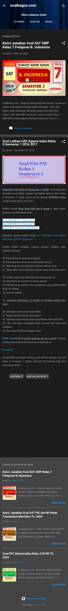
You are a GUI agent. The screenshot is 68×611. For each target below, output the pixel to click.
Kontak (35, 21)
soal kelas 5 (16, 376)
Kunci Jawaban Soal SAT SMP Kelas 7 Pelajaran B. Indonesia (26, 45)
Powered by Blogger (36, 598)
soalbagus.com (23, 5)
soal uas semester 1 (37, 376)
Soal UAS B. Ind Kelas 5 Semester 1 (21, 227)
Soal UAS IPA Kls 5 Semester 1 (19, 224)
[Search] (63, 6)
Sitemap (19, 21)
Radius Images (40, 605)
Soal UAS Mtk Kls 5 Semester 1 (19, 220)
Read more (58, 502)
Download (8, 349)
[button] (63, 43)
